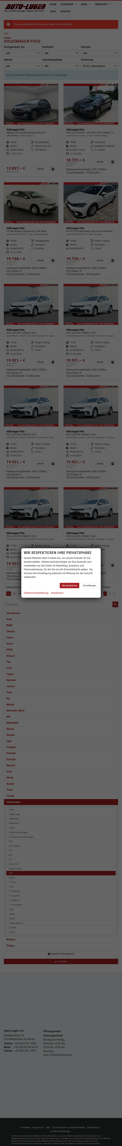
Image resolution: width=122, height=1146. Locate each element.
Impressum (57, 592)
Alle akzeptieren (69, 585)
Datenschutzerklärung (36, 592)
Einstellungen (89, 585)
